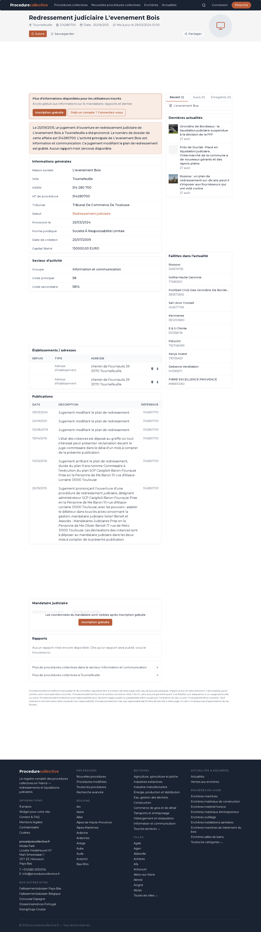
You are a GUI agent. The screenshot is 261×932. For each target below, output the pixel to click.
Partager (195, 34)
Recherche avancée (90, 792)
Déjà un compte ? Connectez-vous (97, 112)
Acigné (138, 885)
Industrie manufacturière (150, 787)
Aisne (80, 812)
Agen (137, 848)
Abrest (138, 880)
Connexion (220, 5)
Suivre (39, 34)
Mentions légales (30, 822)
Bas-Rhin (83, 864)
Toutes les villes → (146, 895)
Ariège (81, 843)
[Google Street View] (157, 369)
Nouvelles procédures (91, 776)
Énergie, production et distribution (157, 792)
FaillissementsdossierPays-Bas (40, 888)
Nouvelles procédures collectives (115, 5)
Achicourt (140, 869)
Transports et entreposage (151, 813)
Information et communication (155, 823)
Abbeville (140, 853)
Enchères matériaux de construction (215, 801)
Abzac (138, 890)
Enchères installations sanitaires (212, 822)
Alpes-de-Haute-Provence (94, 822)
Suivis (199, 97)
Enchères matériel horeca (208, 806)
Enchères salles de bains (207, 837)
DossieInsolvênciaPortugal (37, 904)
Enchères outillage (203, 817)
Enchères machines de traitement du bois (216, 829)
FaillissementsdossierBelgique (40, 893)
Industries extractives (148, 782)
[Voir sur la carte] (152, 369)
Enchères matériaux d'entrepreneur (215, 812)
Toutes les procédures (91, 787)
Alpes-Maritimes (87, 827)
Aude (80, 853)
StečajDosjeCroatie (32, 909)
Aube (80, 848)
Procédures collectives (71, 5)
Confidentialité (29, 827)
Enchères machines (204, 796)
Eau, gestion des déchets (151, 797)
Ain (79, 806)
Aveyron (82, 859)
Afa (136, 864)
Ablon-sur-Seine (144, 874)
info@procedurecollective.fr (41, 874)
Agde (137, 843)
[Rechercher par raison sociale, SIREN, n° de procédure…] (203, 5)
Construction (142, 802)
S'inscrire (241, 5)
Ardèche (82, 833)
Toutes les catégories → (207, 842)
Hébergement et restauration (154, 818)
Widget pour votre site (34, 812)
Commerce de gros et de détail (155, 808)
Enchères (151, 5)
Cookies (24, 832)
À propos (25, 806)
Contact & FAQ (29, 817)
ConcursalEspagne (32, 899)
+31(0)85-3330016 (34, 869)
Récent (177, 97)
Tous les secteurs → (147, 829)
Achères (139, 859)
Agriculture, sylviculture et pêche (156, 776)
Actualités (169, 5)
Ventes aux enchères (205, 782)
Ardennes (83, 838)
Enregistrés (221, 97)
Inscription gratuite (49, 112)
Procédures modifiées (91, 782)
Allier (80, 817)
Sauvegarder (64, 34)
